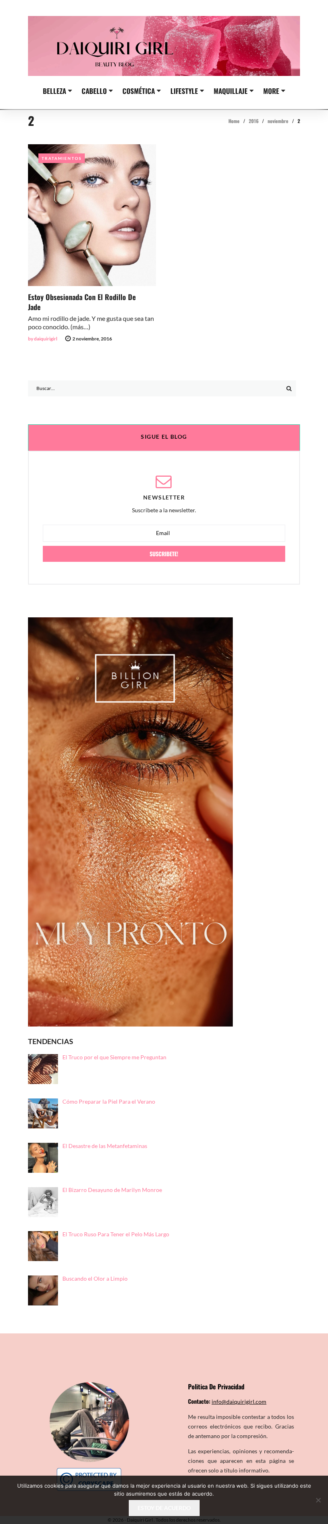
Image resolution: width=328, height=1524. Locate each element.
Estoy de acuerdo (164, 1507)
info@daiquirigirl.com (239, 1401)
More (271, 91)
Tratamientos (62, 158)
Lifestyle (184, 91)
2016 (253, 120)
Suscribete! (164, 553)
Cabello (94, 91)
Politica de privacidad (216, 1386)
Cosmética (138, 91)
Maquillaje (231, 91)
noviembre (278, 120)
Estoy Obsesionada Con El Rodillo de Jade (82, 302)
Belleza (54, 91)
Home (234, 120)
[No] (318, 1500)
